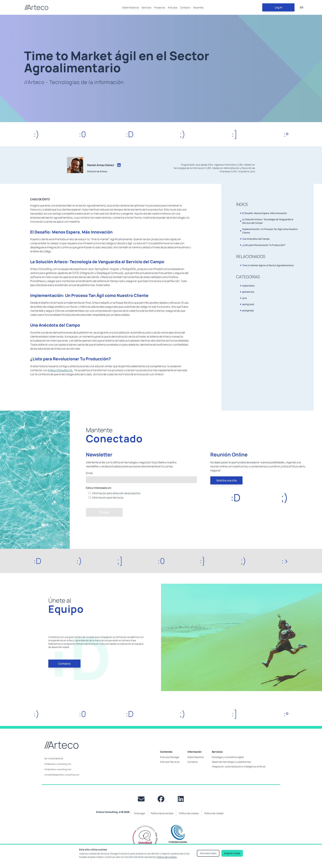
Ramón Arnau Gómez (100, 165)
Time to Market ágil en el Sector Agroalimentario (268, 265)
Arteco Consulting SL (60, 370)
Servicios (146, 7)
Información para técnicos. (108, 497)
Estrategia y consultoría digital (228, 757)
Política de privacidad (162, 813)
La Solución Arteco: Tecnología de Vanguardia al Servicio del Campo (267, 221)
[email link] (141, 799)
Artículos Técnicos (169, 761)
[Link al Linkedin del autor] (119, 165)
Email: (89, 473)
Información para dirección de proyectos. (116, 493)
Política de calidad (213, 813)
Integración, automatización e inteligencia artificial (238, 766)
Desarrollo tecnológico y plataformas (231, 761)
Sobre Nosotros (130, 7)
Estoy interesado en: (99, 488)
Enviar (104, 512)
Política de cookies (167, 856)
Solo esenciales (208, 853)
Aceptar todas (232, 853)
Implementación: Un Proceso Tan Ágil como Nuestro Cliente (270, 230)
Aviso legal (139, 813)
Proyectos (159, 7)
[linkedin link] (180, 799)
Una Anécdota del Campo (256, 238)
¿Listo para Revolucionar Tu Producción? (263, 245)
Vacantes (198, 7)
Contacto (185, 7)
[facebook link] (161, 799)
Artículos (172, 7)
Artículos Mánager (169, 757)
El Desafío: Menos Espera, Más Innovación (264, 213)
